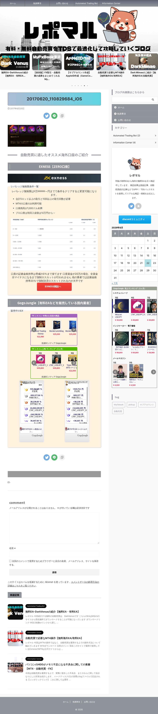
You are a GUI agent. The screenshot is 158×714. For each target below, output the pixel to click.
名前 (12, 548)
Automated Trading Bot (86, 3)
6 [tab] (87, 85)
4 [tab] (81, 85)
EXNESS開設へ (53, 286)
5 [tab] (84, 85)
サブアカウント (147, 404)
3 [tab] (78, 85)
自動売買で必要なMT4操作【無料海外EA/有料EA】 (54, 638)
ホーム (13, 3)
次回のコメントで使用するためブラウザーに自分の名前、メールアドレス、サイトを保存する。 (53, 563)
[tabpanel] (15, 67)
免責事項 (37, 3)
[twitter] (47, 116)
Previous (3, 66)
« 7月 (115, 283)
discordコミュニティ (133, 219)
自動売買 (118, 411)
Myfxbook (118, 404)
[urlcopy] (62, 116)
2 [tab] (75, 85)
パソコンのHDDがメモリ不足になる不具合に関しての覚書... (143, 75)
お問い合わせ (62, 3)
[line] (54, 116)
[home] (138, 206)
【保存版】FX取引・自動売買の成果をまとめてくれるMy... (15, 75)
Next (155, 66)
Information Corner (111, 3)
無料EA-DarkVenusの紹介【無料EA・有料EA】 (52, 611)
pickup (132, 404)
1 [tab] (72, 85)
